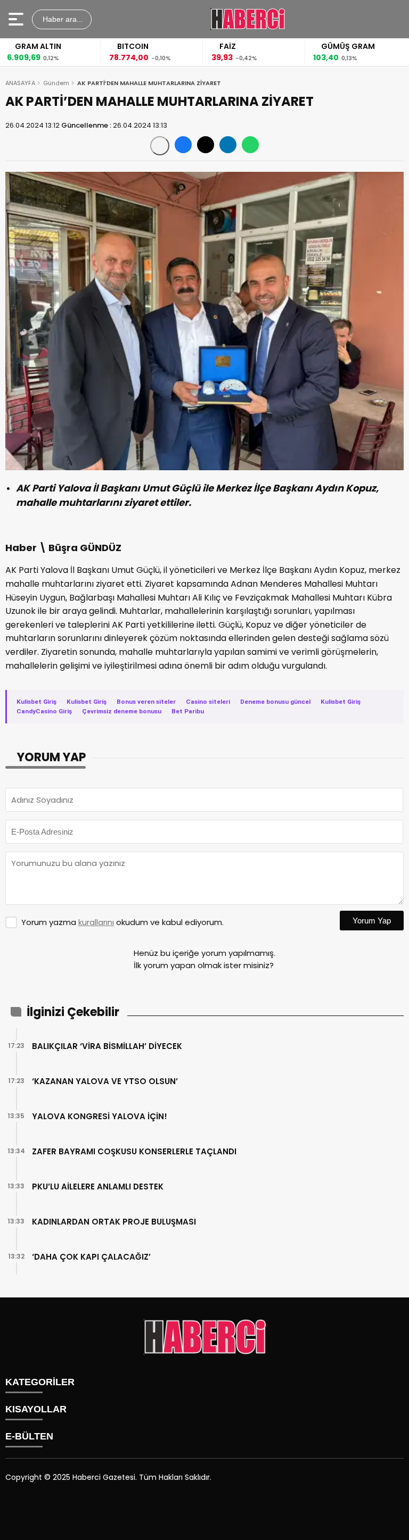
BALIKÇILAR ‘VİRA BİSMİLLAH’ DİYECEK (107, 1046)
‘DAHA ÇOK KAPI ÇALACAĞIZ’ (91, 1256)
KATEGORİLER (40, 1382)
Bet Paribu (187, 711)
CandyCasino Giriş (44, 711)
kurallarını (96, 922)
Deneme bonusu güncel (275, 701)
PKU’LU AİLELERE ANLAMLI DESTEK (97, 1186)
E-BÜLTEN (29, 1436)
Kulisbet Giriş (36, 701)
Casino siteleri (208, 701)
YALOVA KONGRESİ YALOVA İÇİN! (99, 1116)
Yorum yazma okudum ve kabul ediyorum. (122, 922)
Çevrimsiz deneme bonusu (121, 711)
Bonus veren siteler (146, 701)
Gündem (56, 83)
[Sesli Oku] (159, 145)
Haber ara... (61, 19)
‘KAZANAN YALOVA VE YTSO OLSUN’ (105, 1081)
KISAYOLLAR (36, 1409)
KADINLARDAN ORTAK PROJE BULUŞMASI (114, 1221)
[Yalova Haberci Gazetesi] (247, 19)
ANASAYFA (20, 83)
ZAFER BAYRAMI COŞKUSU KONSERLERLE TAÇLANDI (134, 1151)
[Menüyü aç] (17, 19)
